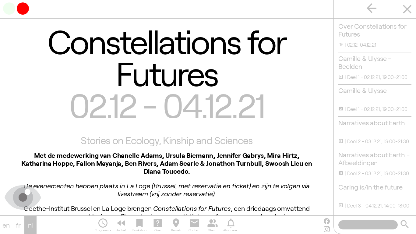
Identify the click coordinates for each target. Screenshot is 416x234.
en (6, 225)
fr (18, 225)
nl (30, 225)
